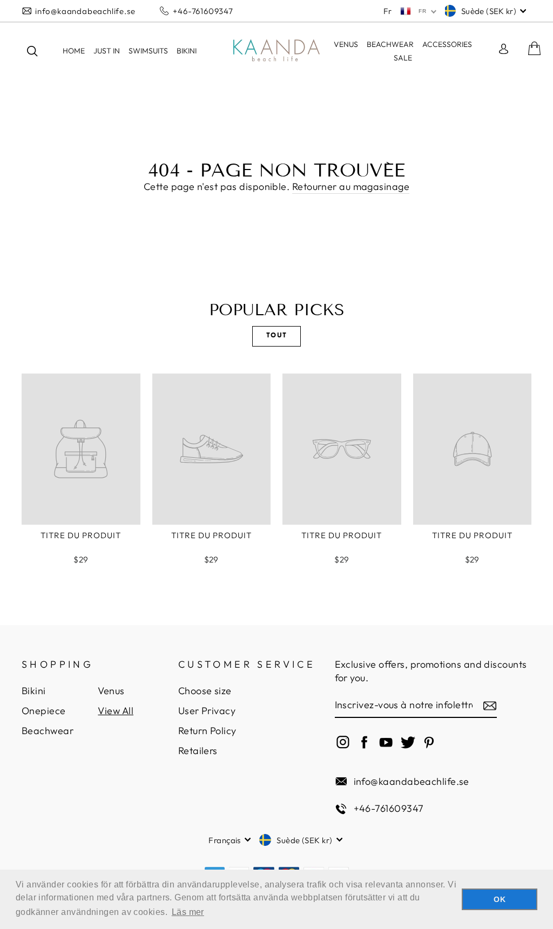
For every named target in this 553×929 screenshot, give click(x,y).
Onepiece (44, 710)
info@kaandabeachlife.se (85, 11)
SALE (403, 58)
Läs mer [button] (188, 912)
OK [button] (499, 899)
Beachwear (47, 730)
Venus (346, 44)
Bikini (34, 690)
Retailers (198, 750)
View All (115, 710)
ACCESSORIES (447, 44)
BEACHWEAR (390, 44)
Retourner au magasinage (350, 186)
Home (74, 51)
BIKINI (187, 51)
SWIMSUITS (148, 51)
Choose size (205, 690)
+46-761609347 (203, 11)
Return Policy (207, 730)
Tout (276, 336)
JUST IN (106, 51)
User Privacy (206, 710)
